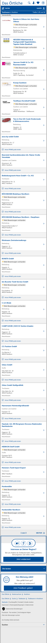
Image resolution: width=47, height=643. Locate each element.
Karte (39, 8)
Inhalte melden (29, 602)
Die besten (6, 569)
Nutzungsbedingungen (17, 605)
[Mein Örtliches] (34, 3)
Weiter (39, 533)
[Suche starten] (29, 3)
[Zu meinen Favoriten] (38, 3)
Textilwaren (22, 598)
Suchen (5, 625)
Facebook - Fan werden (9, 612)
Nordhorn (27, 594)
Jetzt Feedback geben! (23, 588)
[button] (12, 609)
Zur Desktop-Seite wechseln (10, 620)
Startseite (5, 602)
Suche (14, 598)
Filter (7, 8)
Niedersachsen (16, 594)
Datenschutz (29, 605)
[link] (43, 8)
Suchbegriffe (13, 602)
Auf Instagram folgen (24, 612)
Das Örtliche (5, 594)
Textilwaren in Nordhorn (35, 598)
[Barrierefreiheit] (43, 3)
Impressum (5, 605)
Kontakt (20, 602)
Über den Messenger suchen (11, 615)
